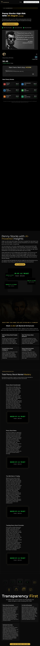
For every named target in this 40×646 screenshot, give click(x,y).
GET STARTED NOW (20, 264)
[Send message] (33, 74)
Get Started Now (10, 24)
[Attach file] (6, 74)
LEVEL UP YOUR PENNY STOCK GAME (20, 644)
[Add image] (8, 74)
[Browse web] (9, 74)
